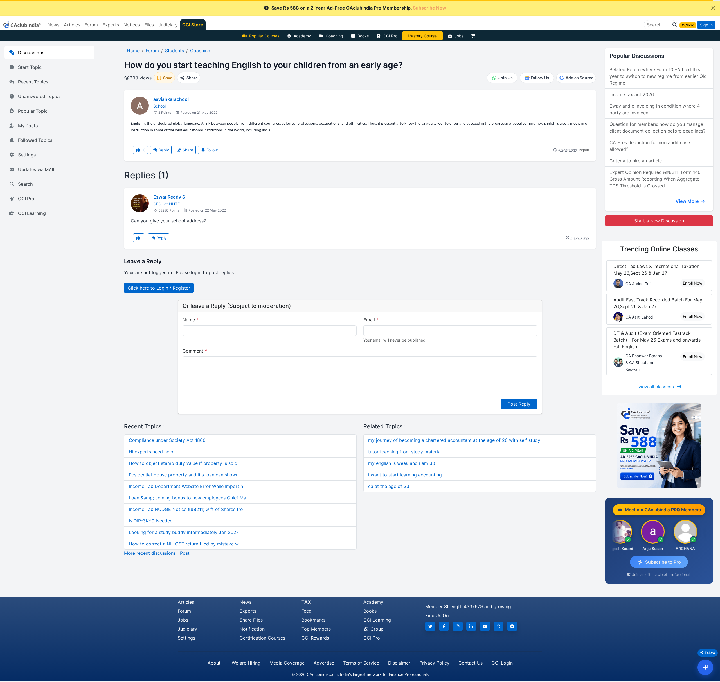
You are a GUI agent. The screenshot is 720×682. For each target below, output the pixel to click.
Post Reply (519, 404)
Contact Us (470, 663)
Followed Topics (35, 140)
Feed (307, 611)
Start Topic (30, 67)
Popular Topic (33, 111)
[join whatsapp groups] (499, 626)
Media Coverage (287, 663)
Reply (163, 149)
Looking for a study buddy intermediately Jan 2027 (184, 532)
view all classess (656, 386)
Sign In (706, 24)
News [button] (53, 25)
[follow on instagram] (458, 626)
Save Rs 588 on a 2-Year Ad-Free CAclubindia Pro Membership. (359, 8)
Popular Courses (264, 35)
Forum (184, 611)
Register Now (422, 35)
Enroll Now (692, 283)
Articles (186, 602)
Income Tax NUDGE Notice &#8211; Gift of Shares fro (186, 509)
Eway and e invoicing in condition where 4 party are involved (654, 109)
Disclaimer (399, 663)
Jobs (459, 35)
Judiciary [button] (168, 25)
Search (25, 184)
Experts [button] (110, 25)
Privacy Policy (434, 663)
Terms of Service (361, 663)
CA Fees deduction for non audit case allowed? (649, 146)
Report (584, 150)
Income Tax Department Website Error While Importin (186, 486)
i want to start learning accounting (405, 475)
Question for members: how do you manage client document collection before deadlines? (657, 127)
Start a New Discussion (659, 221)
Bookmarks (313, 620)
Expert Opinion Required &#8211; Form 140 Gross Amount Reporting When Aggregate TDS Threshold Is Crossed (655, 178)
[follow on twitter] (430, 626)
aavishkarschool (171, 99)
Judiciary (187, 629)
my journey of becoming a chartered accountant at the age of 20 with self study (454, 440)
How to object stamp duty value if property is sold (183, 463)
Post (185, 553)
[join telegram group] (512, 626)
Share (187, 149)
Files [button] (149, 25)
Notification (252, 629)
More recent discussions (150, 553)
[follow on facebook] (444, 626)
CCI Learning (32, 213)
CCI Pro (390, 35)
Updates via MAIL (36, 169)
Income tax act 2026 (631, 94)
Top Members (316, 629)
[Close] (713, 8)
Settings (27, 155)
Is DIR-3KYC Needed (151, 521)
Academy (302, 35)
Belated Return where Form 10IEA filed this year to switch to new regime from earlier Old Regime (658, 76)
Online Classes (659, 249)
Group (376, 629)
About (214, 663)
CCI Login (502, 663)
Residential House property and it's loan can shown (183, 475)
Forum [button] (91, 25)
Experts (248, 611)
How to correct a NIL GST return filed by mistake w (184, 544)
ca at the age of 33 (388, 486)
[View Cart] (474, 35)
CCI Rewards (315, 638)
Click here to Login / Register (159, 288)
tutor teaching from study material (405, 451)
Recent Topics (33, 82)
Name (191, 319)
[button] (673, 24)
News (245, 602)
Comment (195, 351)
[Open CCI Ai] (705, 667)
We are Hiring (246, 663)
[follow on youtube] (485, 626)
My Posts (28, 125)
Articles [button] (72, 25)
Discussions (31, 52)
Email (371, 319)
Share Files (251, 620)
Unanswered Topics (39, 96)
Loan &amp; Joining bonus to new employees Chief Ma (187, 498)
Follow (211, 149)
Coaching (334, 35)
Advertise (324, 663)
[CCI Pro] (659, 445)
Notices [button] (131, 25)
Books (363, 35)
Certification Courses (262, 638)
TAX (306, 602)
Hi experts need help (151, 451)
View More (688, 201)
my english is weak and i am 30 (401, 463)
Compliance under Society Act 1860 (167, 440)
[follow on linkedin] (471, 626)
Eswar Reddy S (169, 197)
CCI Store (192, 25)
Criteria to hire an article (635, 160)
